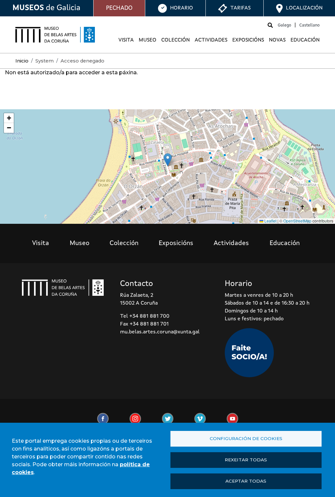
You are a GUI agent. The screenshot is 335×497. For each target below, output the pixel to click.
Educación (305, 40)
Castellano (309, 25)
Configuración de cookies (246, 438)
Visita (126, 40)
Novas (277, 40)
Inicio (21, 61)
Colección (175, 40)
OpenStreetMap (297, 220)
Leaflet (269, 220)
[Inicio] (55, 34)
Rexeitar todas (246, 459)
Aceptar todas (245, 481)
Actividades (211, 40)
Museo (147, 40)
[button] (168, 160)
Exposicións (248, 40)
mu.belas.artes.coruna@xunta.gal (160, 332)
